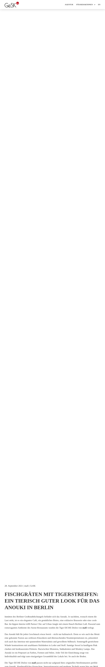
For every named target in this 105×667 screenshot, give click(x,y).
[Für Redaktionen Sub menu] (94, 4)
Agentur (69, 4)
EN (99, 4)
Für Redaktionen (84, 4)
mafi (26, 585)
